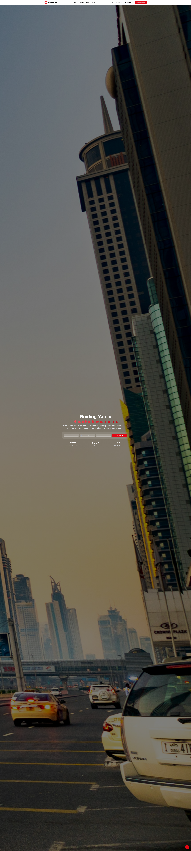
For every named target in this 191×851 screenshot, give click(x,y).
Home (74, 2)
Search (121, 435)
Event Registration (140, 2)
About (87, 2)
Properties (81, 2)
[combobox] (71, 435)
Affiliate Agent (128, 2)
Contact (94, 2)
